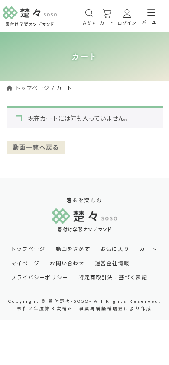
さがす (89, 23)
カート (107, 23)
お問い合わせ (67, 263)
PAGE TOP (155, 313)
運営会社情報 (112, 263)
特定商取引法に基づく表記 (112, 277)
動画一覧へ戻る (36, 147)
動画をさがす (73, 249)
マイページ (25, 263)
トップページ (28, 249)
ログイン (126, 23)
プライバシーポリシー (39, 277)
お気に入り (115, 249)
